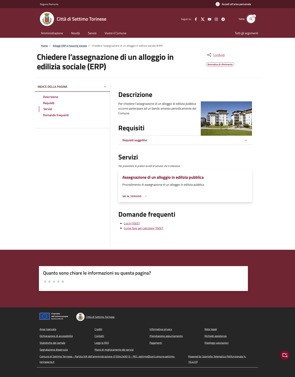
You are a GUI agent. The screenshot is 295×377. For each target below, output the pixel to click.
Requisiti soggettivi (134, 140)
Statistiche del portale (52, 343)
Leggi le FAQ (102, 343)
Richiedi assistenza (216, 336)
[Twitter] (201, 19)
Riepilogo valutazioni (217, 343)
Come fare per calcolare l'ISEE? (143, 228)
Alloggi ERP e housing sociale (70, 46)
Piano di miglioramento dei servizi (114, 350)
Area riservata (48, 329)
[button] (233, 4)
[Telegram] (221, 19)
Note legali (211, 329)
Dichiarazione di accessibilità (56, 336)
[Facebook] (194, 19)
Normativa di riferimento (220, 64)
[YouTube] (208, 19)
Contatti (99, 336)
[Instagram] (215, 19)
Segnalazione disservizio (54, 350)
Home (44, 46)
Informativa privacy (161, 329)
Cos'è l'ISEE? (132, 223)
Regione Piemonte (49, 4)
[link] (135, 196)
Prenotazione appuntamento (166, 336)
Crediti (98, 329)
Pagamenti (156, 343)
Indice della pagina (52, 86)
